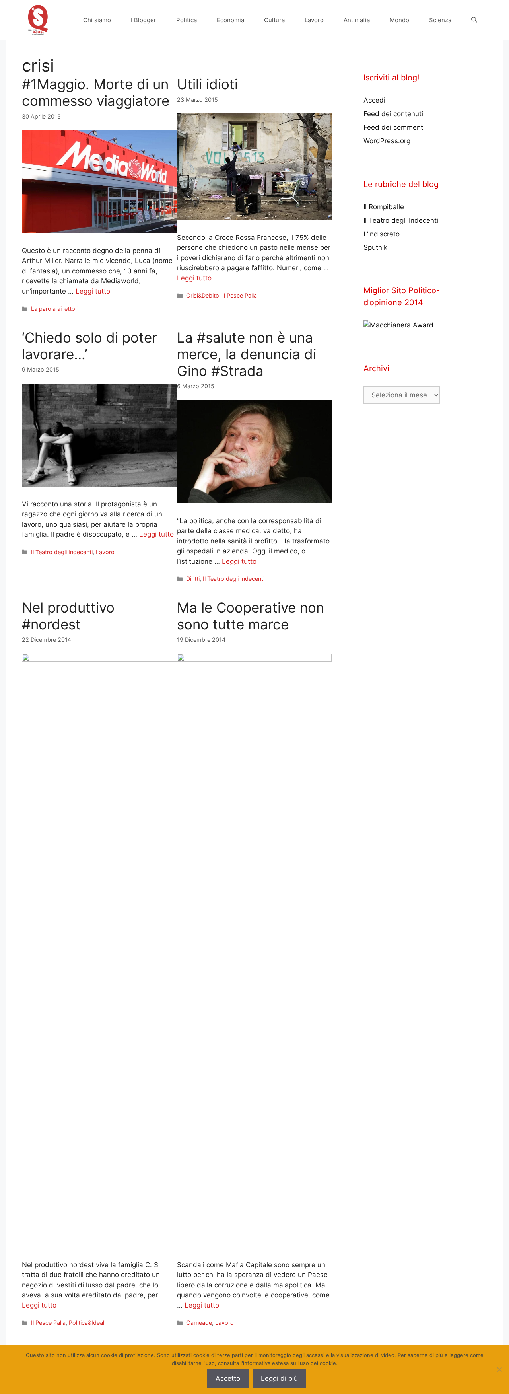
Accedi (374, 100)
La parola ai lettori (54, 308)
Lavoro (314, 20)
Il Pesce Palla (239, 295)
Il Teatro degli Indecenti (62, 552)
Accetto (228, 1378)
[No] (499, 1369)
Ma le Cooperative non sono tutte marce (250, 616)
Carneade (199, 1322)
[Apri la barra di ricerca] (474, 20)
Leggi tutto (93, 291)
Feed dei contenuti (393, 114)
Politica (186, 20)
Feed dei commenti (394, 127)
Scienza (440, 20)
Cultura (274, 20)
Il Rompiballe (383, 207)
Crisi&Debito (202, 295)
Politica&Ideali (87, 1322)
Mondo (399, 20)
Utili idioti (207, 84)
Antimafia (357, 20)
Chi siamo (97, 20)
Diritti (193, 578)
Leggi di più (279, 1378)
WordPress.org (386, 141)
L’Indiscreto (381, 234)
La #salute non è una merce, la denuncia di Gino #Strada (246, 354)
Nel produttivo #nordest (68, 616)
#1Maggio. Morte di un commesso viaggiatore (95, 92)
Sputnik (375, 247)
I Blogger (143, 20)
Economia (230, 20)
